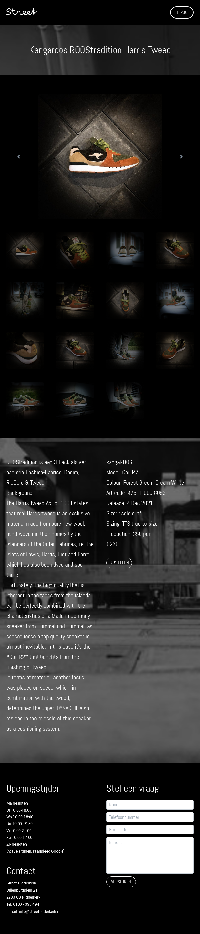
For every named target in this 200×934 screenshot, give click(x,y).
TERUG (182, 12)
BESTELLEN (119, 563)
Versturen (121, 882)
